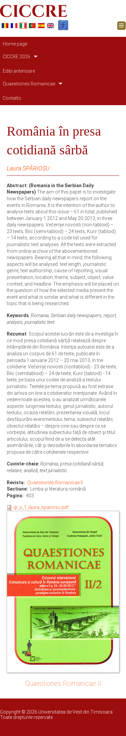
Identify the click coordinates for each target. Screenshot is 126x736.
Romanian (5, 25)
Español (41, 25)
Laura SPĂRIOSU (28, 168)
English (50, 25)
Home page (15, 44)
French (14, 25)
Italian (23, 25)
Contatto (12, 98)
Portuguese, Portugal (32, 25)
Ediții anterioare (19, 71)
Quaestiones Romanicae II (55, 482)
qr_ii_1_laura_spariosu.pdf (41, 507)
